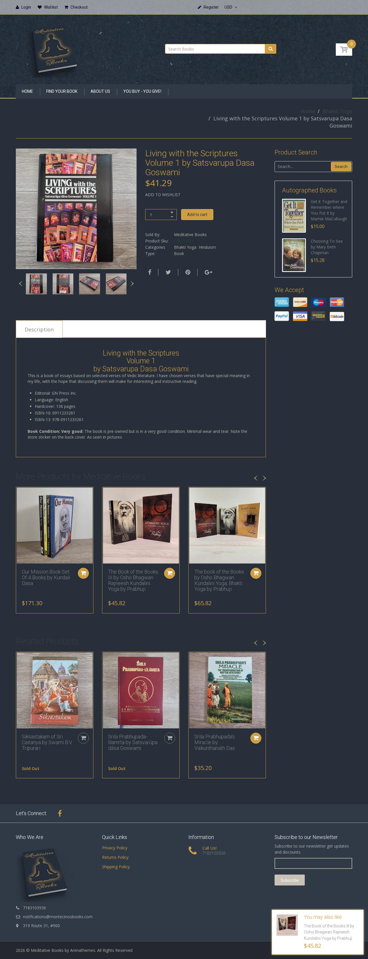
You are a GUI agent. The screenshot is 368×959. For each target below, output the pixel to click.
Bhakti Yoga (337, 111)
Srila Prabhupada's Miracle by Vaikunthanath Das (214, 742)
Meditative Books (190, 234)
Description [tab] (39, 329)
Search (341, 166)
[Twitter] (167, 272)
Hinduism (207, 247)
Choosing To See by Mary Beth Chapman (327, 246)
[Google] (208, 272)
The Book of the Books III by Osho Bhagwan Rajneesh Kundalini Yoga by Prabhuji (133, 580)
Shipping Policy (116, 866)
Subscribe (290, 880)
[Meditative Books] (54, 47)
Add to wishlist (163, 194)
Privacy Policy (114, 847)
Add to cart (197, 214)
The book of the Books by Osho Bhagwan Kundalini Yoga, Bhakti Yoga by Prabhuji (219, 580)
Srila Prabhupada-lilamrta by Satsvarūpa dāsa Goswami (133, 742)
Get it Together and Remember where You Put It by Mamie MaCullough (329, 210)
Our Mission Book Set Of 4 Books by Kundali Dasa (46, 577)
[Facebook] (149, 272)
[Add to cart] (83, 573)
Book (179, 253)
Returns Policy (115, 857)
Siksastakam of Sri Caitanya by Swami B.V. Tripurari (47, 742)
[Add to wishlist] (20, 494)
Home (307, 111)
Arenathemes (82, 950)
